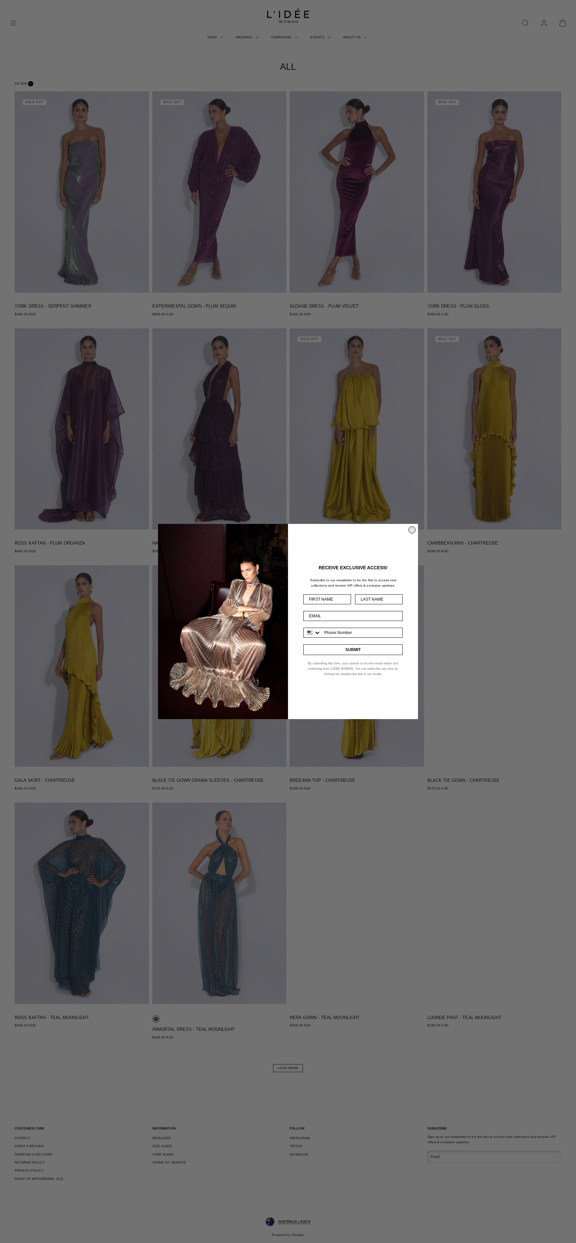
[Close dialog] (412, 530)
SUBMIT (353, 649)
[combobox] (312, 632)
